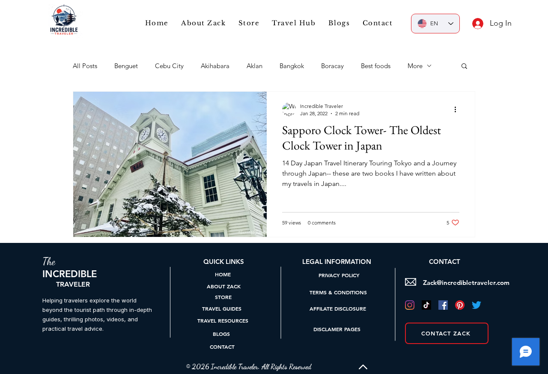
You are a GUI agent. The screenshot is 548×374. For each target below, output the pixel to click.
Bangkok (292, 66)
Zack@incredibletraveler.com (466, 282)
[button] (294, 23)
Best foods (375, 66)
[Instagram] (409, 305)
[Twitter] (476, 305)
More (415, 66)
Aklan (254, 66)
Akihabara (215, 66)
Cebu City (169, 66)
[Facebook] (443, 305)
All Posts (85, 66)
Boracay (332, 66)
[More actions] (458, 109)
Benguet (126, 66)
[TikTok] (426, 305)
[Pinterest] (460, 305)
